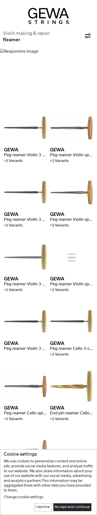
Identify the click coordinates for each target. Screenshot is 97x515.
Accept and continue (72, 507)
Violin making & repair (26, 33)
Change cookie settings (23, 497)
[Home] (48, 16)
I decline (43, 507)
